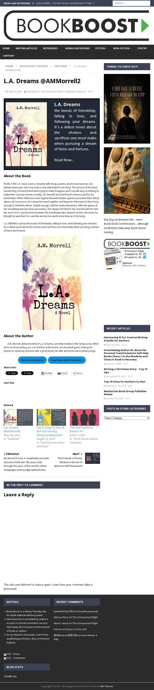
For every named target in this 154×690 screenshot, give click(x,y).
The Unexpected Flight (85, 617)
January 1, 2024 (113, 363)
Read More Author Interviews (66, 360)
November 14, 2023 (116, 385)
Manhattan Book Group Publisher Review (125, 392)
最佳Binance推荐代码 (66, 635)
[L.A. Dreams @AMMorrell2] (18, 417)
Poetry (142, 48)
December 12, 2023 (116, 376)
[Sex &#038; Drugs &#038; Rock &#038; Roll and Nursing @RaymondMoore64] (51, 417)
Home (6, 48)
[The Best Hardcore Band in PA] (84, 417)
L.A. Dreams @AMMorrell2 (12, 429)
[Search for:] (131, 3)
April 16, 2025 (113, 344)
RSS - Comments (16, 658)
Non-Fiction (121, 48)
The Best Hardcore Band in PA (81, 429)
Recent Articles (118, 328)
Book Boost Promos (34, 66)
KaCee (57, 629)
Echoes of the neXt (76, 629)
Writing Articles (26, 48)
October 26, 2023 (114, 398)
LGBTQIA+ (9, 55)
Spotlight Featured (75, 91)
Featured (50, 91)
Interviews (50, 48)
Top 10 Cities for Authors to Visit (124, 381)
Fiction (100, 48)
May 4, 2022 (15, 91)
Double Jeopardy (88, 611)
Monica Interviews (77, 48)
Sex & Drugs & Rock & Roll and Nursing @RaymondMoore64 (50, 431)
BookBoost (33, 91)
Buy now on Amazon (32, 360)
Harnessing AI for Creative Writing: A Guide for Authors (126, 339)
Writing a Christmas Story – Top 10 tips (125, 370)
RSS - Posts (13, 654)
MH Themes (106, 686)
